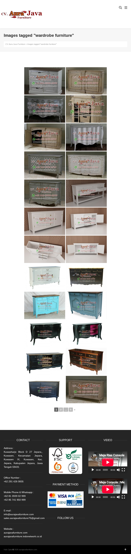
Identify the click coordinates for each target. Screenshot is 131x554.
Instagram (79, 527)
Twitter (56, 527)
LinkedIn (64, 527)
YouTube (71, 527)
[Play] (92, 470)
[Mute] (118, 470)
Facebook (49, 527)
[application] (107, 462)
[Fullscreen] (123, 470)
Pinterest (49, 532)
